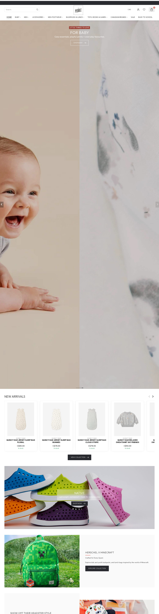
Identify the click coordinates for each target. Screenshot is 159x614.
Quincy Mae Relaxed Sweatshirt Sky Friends (127, 441)
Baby (17, 17)
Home (9, 17)
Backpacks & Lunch (74, 17)
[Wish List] (144, 9)
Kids (26, 17)
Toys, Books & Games (97, 17)
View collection (78, 457)
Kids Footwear (54, 17)
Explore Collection (97, 568)
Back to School (145, 17)
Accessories (37, 17)
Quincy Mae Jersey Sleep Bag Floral (20, 441)
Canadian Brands (118, 17)
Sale (133, 17)
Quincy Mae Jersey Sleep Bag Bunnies (56, 441)
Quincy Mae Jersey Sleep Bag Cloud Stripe (92, 441)
